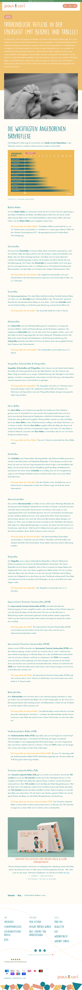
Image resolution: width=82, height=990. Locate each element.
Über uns (58, 922)
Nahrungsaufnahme (18, 296)
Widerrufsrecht (61, 936)
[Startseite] (41, 837)
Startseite (11, 895)
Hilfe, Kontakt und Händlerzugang (37, 933)
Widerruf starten (61, 941)
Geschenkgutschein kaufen (12, 933)
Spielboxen (9, 922)
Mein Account (35, 922)
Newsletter (59, 927)
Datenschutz (17, 978)
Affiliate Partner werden (40, 927)
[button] (75, 6)
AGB (56, 931)
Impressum (8, 978)
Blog (19, 895)
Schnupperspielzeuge (13, 927)
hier (67, 873)
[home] (15, 5)
